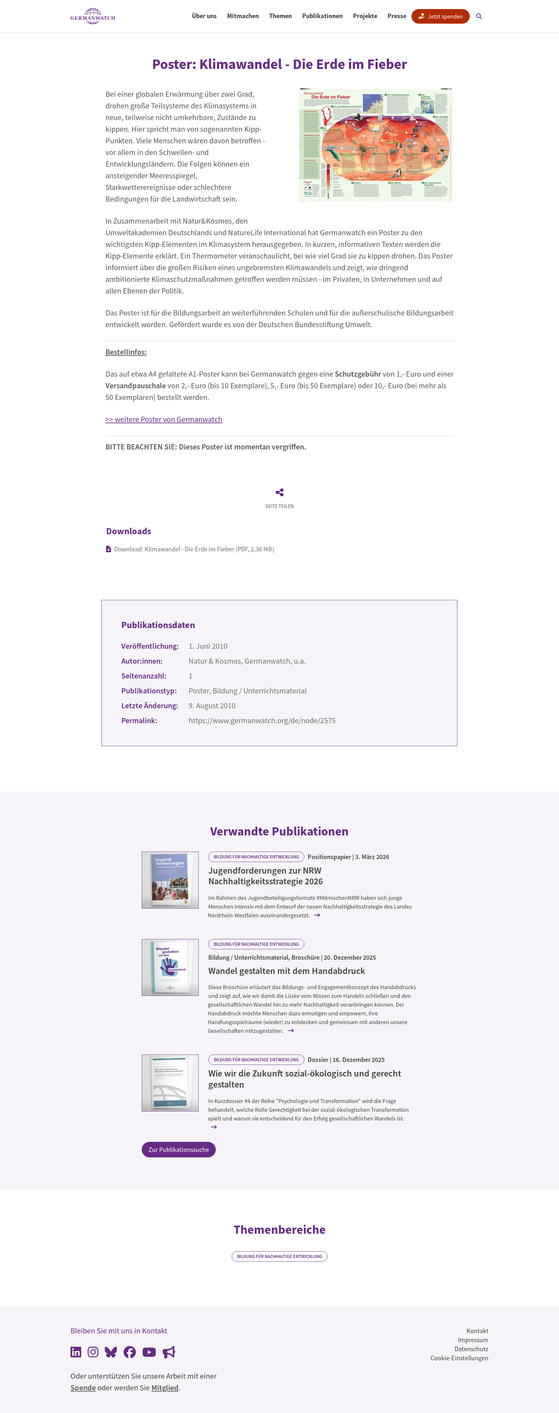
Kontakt (477, 1331)
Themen (280, 16)
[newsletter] (169, 1354)
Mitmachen (243, 16)
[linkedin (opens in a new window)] (76, 1354)
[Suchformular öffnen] (479, 16)
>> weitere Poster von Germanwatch (163, 419)
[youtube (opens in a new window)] (149, 1354)
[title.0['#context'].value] (170, 880)
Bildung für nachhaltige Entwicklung (256, 857)
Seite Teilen (279, 506)
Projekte (365, 16)
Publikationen (322, 16)
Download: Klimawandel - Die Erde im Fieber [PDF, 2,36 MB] (194, 549)
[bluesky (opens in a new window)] (111, 1354)
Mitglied (165, 1388)
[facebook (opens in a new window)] (130, 1354)
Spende (83, 1388)
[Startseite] (93, 16)
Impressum (473, 1340)
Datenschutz (471, 1349)
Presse (397, 16)
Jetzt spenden (445, 16)
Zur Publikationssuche (178, 1149)
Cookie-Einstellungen (459, 1358)
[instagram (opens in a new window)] (93, 1354)
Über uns (204, 16)
